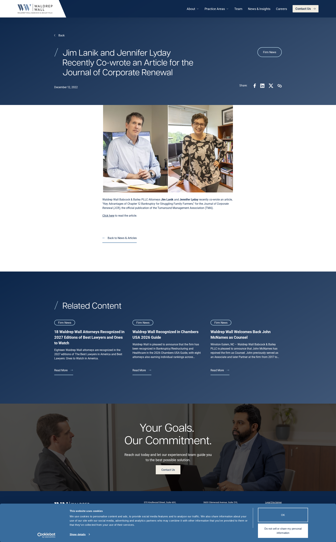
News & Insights (259, 9)
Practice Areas (215, 9)
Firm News (269, 52)
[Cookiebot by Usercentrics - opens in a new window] (46, 535)
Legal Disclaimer (273, 502)
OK (283, 514)
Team (238, 9)
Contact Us (303, 8)
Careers (281, 9)
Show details (78, 534)
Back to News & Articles (122, 238)
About (191, 9)
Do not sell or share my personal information (283, 530)
